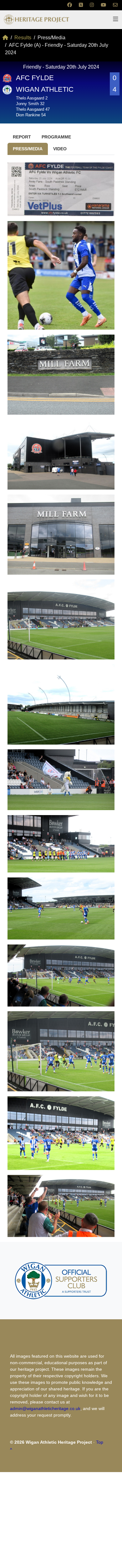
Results (22, 37)
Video (60, 148)
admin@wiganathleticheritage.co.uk (45, 1408)
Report (22, 136)
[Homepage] (5, 37)
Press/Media (28, 148)
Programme (56, 136)
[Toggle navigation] (115, 19)
